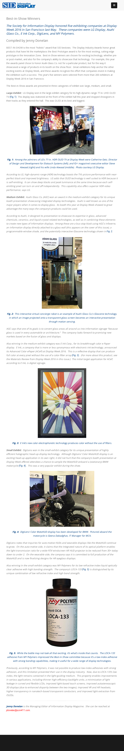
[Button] (114, 5)
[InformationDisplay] (20, 5)
